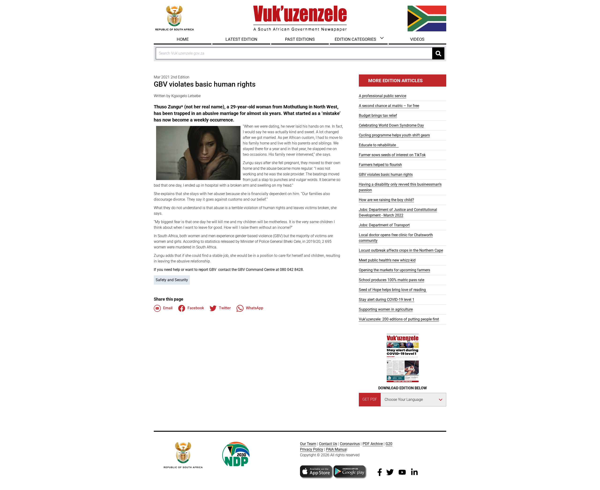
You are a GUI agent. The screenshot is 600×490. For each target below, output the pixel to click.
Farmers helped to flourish (380, 164)
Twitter (225, 308)
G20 (389, 444)
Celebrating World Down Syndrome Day (391, 125)
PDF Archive (373, 444)
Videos (417, 39)
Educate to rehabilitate (379, 145)
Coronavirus (350, 444)
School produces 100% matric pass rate (391, 280)
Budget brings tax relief (378, 115)
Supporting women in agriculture (386, 309)
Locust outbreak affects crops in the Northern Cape (401, 250)
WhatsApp (254, 308)
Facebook (196, 308)
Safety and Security (172, 280)
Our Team (308, 444)
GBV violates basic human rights (386, 174)
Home (183, 39)
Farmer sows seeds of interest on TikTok (392, 155)
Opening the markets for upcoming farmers (394, 270)
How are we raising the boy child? (386, 200)
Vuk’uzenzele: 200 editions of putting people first (399, 319)
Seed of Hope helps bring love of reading (393, 289)
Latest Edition (241, 39)
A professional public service (382, 96)
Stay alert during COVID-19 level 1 (386, 299)
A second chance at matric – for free (389, 105)
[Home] (300, 18)
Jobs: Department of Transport (384, 225)
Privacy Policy (311, 449)
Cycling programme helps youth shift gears (394, 135)
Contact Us (328, 444)
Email (167, 308)
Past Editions (300, 39)
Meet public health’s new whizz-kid (387, 260)
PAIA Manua (336, 449)
